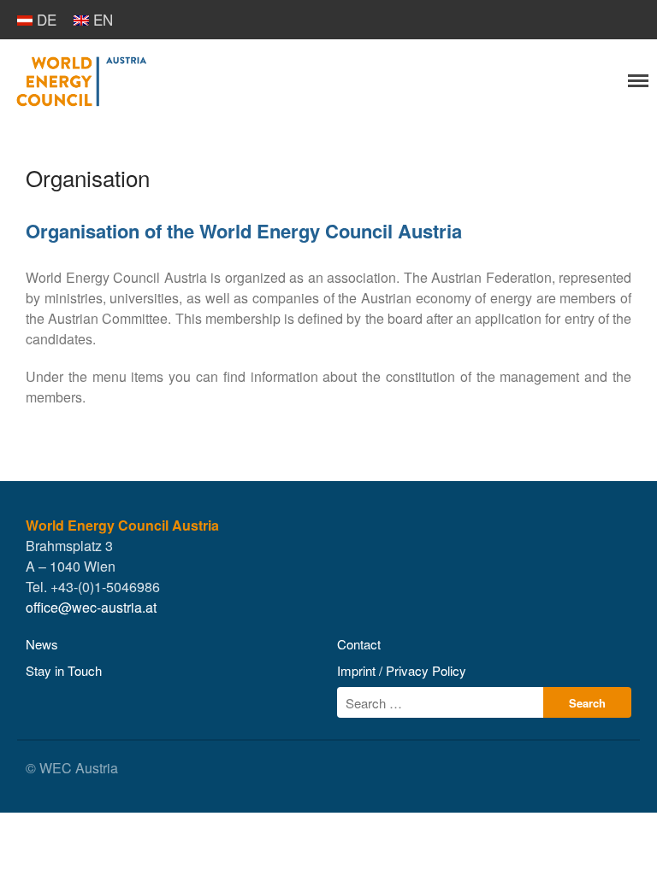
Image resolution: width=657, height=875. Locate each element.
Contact (359, 644)
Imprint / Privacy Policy (401, 670)
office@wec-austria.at (91, 607)
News (42, 644)
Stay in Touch (64, 670)
